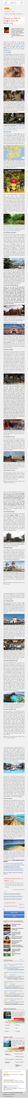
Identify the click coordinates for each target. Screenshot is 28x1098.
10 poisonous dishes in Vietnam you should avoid (17, 945)
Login (6, 8)
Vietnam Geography (9, 1059)
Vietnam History (19, 1059)
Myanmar (18, 1025)
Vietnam (7, 1031)
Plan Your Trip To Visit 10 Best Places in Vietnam (17, 937)
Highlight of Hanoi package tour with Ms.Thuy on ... (14, 973)
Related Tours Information (13, 921)
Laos (16, 1028)
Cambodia (18, 1031)
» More (21, 1047)
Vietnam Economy (19, 1053)
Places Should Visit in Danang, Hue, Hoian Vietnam (16, 933)
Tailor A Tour (14, 912)
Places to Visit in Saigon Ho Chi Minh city (14, 865)
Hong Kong (7, 1025)
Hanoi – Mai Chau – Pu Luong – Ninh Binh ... (14, 964)
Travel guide (8, 1037)
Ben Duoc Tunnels (9, 881)
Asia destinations (10, 1009)
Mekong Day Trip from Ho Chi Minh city (14, 226)
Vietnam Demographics (8, 1054)
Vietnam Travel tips (19, 1062)
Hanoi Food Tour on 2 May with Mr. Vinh (13, 990)
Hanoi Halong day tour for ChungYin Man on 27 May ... (14, 982)
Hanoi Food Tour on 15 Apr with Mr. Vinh (13, 999)
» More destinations (18, 1018)
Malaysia (7, 1022)
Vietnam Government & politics (19, 1065)
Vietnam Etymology (20, 1056)
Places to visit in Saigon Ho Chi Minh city (12, 894)
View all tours (22, 904)
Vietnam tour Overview (8, 1062)
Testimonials (8, 960)
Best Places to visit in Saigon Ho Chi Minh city (13, 896)
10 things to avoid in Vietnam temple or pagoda (16, 950)
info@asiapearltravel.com (12, 1086)
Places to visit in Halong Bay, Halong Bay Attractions (17, 942)
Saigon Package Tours (16, 869)
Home (12, 11)
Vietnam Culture (19, 1051)
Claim (14, 916)
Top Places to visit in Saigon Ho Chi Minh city (13, 899)
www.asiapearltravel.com (13, 1087)
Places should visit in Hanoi (16, 954)
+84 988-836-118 (20, 1088)
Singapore (18, 1022)
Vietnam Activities (8, 1051)
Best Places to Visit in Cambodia (16, 925)
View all (20, 959)
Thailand (7, 1028)
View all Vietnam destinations (19, 889)
